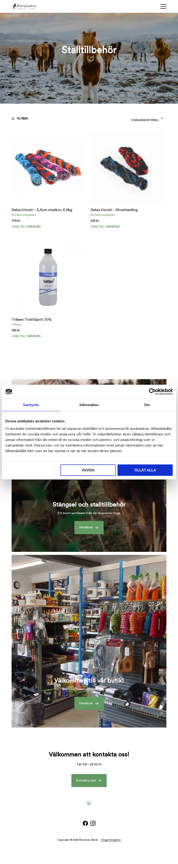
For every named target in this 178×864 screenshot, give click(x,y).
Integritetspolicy (111, 840)
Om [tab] (147, 405)
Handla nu (86, 527)
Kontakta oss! (86, 780)
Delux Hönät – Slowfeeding (114, 210)
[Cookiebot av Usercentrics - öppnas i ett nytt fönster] (152, 391)
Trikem (17, 324)
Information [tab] (89, 405)
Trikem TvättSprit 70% (32, 319)
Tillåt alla (145, 470)
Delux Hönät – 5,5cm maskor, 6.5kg (42, 210)
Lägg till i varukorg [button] (26, 226)
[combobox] (147, 119)
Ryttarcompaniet (24, 215)
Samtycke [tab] (31, 405)
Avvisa (88, 470)
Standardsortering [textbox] (144, 120)
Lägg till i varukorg (105, 226)
